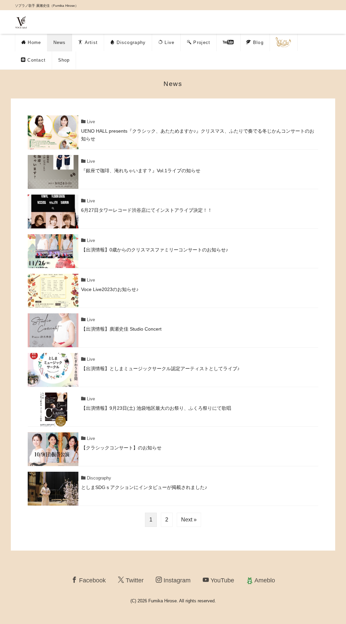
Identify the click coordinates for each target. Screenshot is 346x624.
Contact (36, 60)
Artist (90, 42)
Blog (257, 42)
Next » (189, 519)
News (59, 42)
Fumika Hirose (162, 600)
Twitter (134, 580)
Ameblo (264, 580)
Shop (64, 60)
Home (33, 42)
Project (201, 42)
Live (169, 42)
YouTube (221, 580)
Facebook (91, 580)
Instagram (176, 580)
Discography (130, 42)
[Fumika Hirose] (21, 21)
